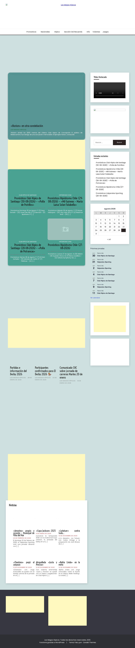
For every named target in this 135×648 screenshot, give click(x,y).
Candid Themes (89, 642)
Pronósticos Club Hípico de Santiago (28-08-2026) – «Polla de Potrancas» (28, 248)
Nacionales (45, 32)
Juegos (106, 32)
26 (105, 230)
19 (105, 227)
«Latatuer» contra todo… (69, 532)
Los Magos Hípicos (18, 130)
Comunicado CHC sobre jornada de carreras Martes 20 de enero (71, 372)
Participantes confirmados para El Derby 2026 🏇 (45, 371)
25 (101, 230)
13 (110, 223)
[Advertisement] (67, 51)
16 (123, 223)
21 (114, 227)
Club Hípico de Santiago (28, 195)
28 (114, 230)
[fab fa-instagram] (49, 512)
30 (123, 230)
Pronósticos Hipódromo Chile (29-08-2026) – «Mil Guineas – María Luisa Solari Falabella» (65, 201)
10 (96, 223)
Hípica (57, 32)
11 (100, 223)
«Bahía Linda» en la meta (69, 563)
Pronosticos (31, 32)
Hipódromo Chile (65, 195)
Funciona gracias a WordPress (52, 642)
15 (119, 223)
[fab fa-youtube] (55, 512)
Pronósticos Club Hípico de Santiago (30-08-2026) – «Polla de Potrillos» (28, 201)
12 (105, 223)
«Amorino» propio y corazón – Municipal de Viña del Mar (23, 533)
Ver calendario (95, 298)
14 (114, 223)
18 (101, 227)
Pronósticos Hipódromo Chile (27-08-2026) (65, 246)
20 (110, 227)
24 (96, 230)
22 (119, 227)
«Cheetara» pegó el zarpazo (23, 563)
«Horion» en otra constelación (27, 126)
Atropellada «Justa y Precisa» (46, 563)
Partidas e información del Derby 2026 (18, 371)
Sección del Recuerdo (73, 32)
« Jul (109, 239)
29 (119, 230)
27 (110, 230)
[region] (110, 352)
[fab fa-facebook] (37, 512)
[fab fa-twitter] (43, 512)
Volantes (96, 32)
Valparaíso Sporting (104, 262)
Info (88, 32)
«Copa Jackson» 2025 (46, 530)
